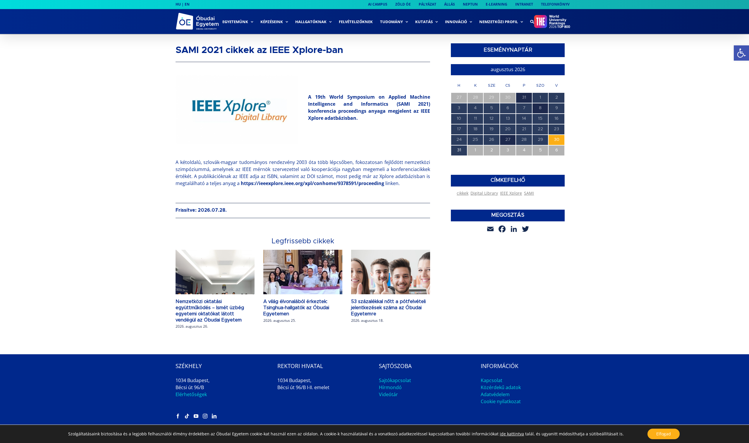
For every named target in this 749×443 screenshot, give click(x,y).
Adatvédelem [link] (495, 394)
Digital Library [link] (484, 193)
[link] (741, 53)
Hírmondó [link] (390, 387)
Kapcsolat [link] (491, 380)
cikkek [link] (462, 193)
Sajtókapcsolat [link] (395, 380)
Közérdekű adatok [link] (501, 387)
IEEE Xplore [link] (511, 193)
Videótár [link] (388, 394)
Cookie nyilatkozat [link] (501, 401)
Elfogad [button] (663, 434)
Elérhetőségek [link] (191, 394)
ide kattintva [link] (512, 434)
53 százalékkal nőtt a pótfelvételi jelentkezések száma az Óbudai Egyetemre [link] (388, 307)
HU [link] (178, 4)
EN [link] (187, 4)
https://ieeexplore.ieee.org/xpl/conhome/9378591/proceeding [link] (312, 183)
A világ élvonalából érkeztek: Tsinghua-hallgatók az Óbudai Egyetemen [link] (296, 307)
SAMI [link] (529, 193)
